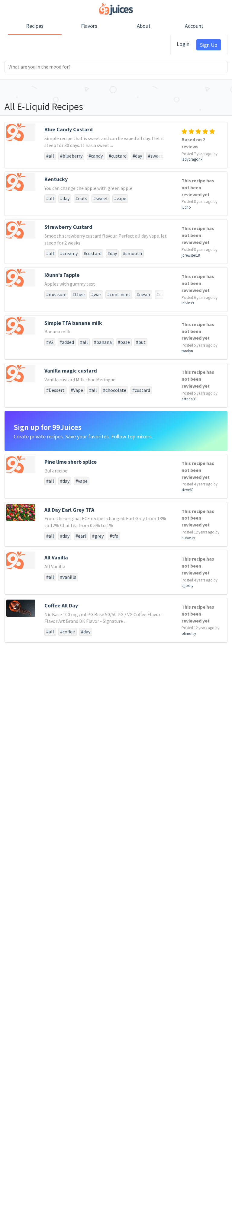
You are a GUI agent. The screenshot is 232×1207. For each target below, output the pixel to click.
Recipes (35, 25)
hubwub (188, 537)
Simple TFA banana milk (73, 322)
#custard (118, 156)
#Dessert (55, 390)
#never (143, 294)
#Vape (77, 390)
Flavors (89, 25)
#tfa (114, 536)
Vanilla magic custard (70, 370)
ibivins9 (188, 303)
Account (194, 25)
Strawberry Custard (68, 226)
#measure (56, 294)
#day (137, 156)
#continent (118, 294)
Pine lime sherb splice (70, 461)
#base (124, 342)
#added (67, 342)
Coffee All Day (61, 605)
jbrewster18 (191, 255)
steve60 (187, 489)
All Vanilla (56, 557)
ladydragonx (192, 159)
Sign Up (208, 44)
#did (160, 294)
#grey (98, 536)
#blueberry (71, 156)
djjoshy (187, 585)
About (143, 25)
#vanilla (68, 577)
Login (183, 43)
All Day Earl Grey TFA (69, 509)
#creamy (69, 253)
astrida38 (189, 399)
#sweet (155, 156)
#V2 (49, 342)
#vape (120, 198)
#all (50, 156)
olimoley (189, 633)
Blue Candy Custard (68, 129)
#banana (103, 342)
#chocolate (114, 390)
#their (78, 294)
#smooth (132, 253)
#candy (96, 156)
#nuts (81, 198)
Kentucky (56, 179)
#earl (81, 536)
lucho (186, 207)
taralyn (187, 351)
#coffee (67, 632)
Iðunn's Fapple (61, 274)
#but (141, 342)
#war (96, 294)
